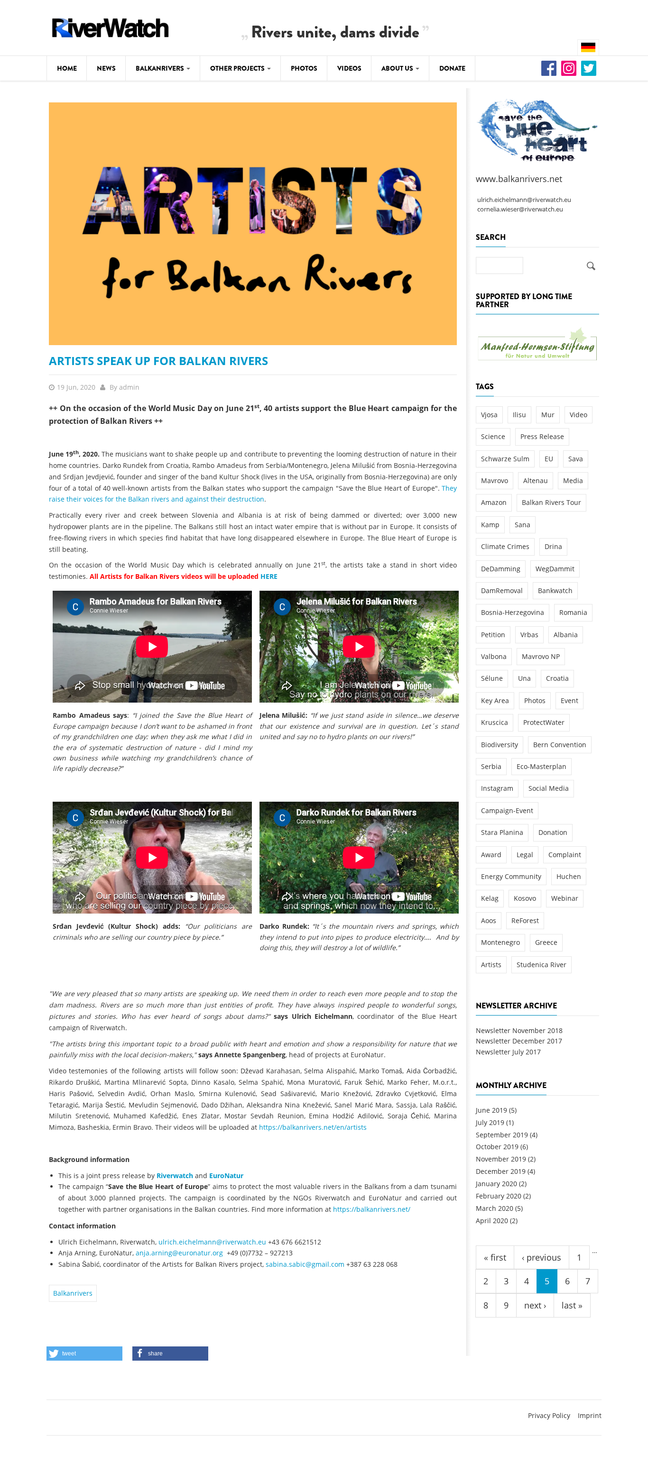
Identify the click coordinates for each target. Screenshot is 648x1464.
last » (572, 1305)
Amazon (494, 502)
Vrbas (529, 634)
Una (524, 678)
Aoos (488, 920)
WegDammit (555, 568)
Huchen (568, 876)
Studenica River (541, 964)
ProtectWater (544, 722)
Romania (573, 612)
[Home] (110, 26)
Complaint (564, 854)
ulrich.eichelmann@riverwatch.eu (212, 1241)
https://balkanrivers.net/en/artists (313, 1127)
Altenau (535, 480)
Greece (546, 942)
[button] (84, 1353)
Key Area (495, 700)
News (106, 68)
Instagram (497, 788)
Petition (493, 634)
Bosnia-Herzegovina (512, 612)
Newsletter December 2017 (519, 1040)
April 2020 (492, 1220)
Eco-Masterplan (541, 766)
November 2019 (501, 1158)
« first (495, 1257)
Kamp (490, 524)
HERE (269, 576)
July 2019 (490, 1122)
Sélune (492, 678)
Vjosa (489, 414)
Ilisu (519, 414)
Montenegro (500, 942)
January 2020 (496, 1183)
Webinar (564, 898)
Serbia (491, 766)
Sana (522, 524)
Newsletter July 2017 (508, 1051)
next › (535, 1305)
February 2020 (498, 1195)
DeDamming (500, 568)
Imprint (590, 1415)
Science (493, 436)
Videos (349, 68)
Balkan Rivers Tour (551, 502)
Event (569, 700)
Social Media (548, 788)
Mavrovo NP (541, 656)
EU (549, 458)
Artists (491, 964)
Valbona (494, 656)
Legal (525, 854)
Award (491, 854)
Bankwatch (555, 590)
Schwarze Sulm (505, 458)
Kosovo (525, 898)
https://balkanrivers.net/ (371, 1209)
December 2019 (501, 1171)
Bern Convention (559, 744)
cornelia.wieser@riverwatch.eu (520, 209)
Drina (553, 546)
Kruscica (494, 722)
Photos (304, 68)
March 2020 (494, 1208)
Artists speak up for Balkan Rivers (158, 360)
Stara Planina (502, 832)
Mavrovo (494, 480)
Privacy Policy (549, 1415)
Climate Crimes (505, 546)
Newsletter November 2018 (519, 1030)
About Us (398, 68)
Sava (575, 458)
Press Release (542, 436)
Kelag (490, 898)
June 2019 (491, 1110)
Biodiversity (499, 744)
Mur (548, 414)
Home (67, 68)
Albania (566, 634)
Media (573, 480)
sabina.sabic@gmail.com (305, 1264)
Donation (552, 832)
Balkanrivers (160, 68)
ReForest (525, 920)
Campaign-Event (507, 810)
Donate (452, 68)
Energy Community (511, 876)
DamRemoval (502, 590)
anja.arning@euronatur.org (179, 1252)
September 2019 (502, 1134)
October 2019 (497, 1146)
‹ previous (541, 1257)
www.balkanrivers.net (519, 178)
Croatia (557, 678)
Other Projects (238, 68)
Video (578, 414)
